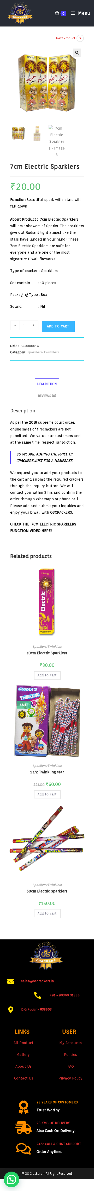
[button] (77, 53)
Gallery (23, 1054)
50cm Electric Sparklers (47, 891)
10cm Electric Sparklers (47, 653)
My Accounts (70, 1043)
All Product (23, 1043)
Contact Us (23, 1078)
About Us (23, 1066)
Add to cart (58, 326)
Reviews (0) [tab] (47, 396)
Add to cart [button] (47, 675)
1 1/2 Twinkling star (47, 772)
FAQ (70, 1066)
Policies (70, 1054)
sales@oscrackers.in (37, 981)
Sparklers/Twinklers (43, 352)
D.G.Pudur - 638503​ (36, 1009)
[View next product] (80, 38)
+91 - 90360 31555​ (65, 995)
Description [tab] (47, 384)
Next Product (65, 38)
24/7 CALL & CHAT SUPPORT (59, 1144)
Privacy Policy (70, 1078)
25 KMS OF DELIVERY (53, 1123)
